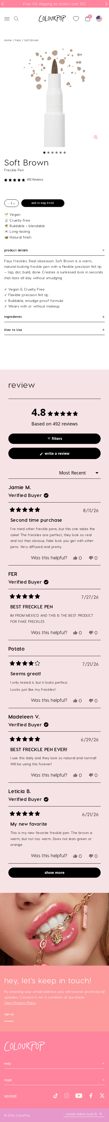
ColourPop (23, 1115)
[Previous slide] (2, 3)
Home (8, 40)
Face (18, 40)
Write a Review (64, 455)
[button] (44, 153)
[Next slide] (106, 3)
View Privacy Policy (20, 1003)
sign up (9, 1015)
